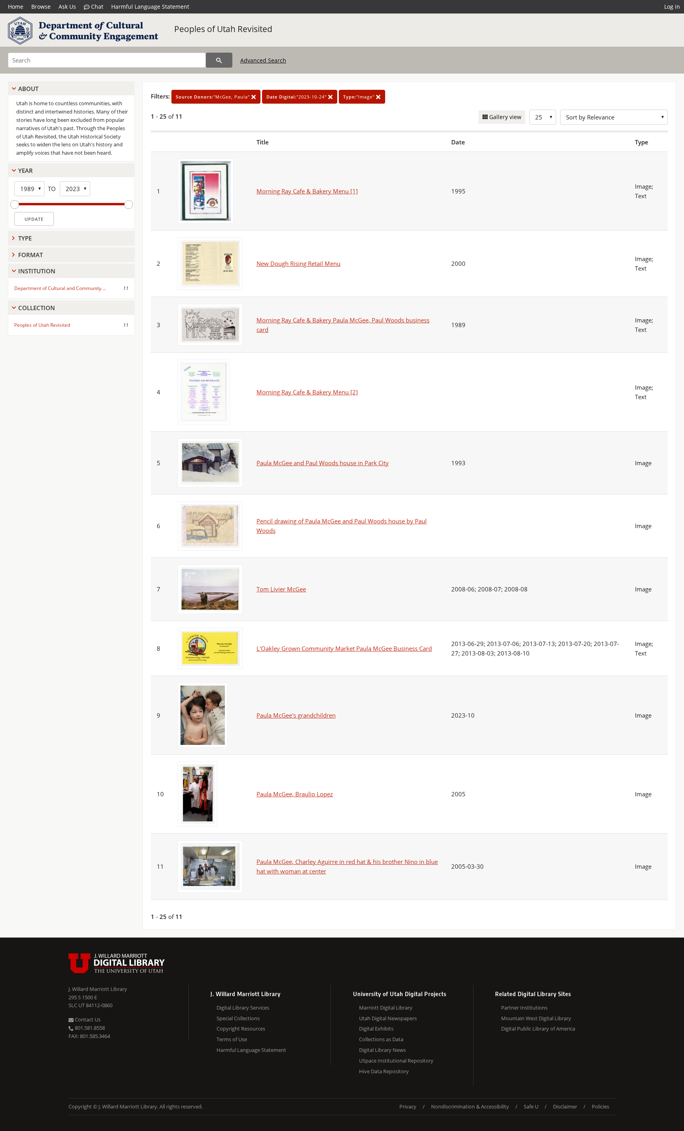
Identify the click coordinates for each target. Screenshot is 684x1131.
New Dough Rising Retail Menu (298, 263)
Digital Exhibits (376, 1028)
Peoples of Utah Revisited (223, 28)
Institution (36, 271)
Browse (41, 6)
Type (25, 238)
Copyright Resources (241, 1028)
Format (30, 255)
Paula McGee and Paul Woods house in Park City (322, 463)
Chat (96, 6)
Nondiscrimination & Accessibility (470, 1106)
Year (25, 170)
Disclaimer (565, 1106)
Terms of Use (232, 1039)
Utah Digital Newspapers (388, 1018)
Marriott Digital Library (385, 1007)
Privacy (407, 1106)
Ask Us (67, 6)
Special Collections (238, 1018)
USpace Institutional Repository (396, 1060)
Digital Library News (382, 1049)
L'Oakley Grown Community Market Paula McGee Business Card (344, 648)
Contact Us (87, 1019)
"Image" (359, 97)
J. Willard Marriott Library (97, 989)
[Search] (219, 60)
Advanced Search (263, 60)
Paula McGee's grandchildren (296, 715)
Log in (672, 6)
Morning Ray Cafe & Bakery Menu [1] (307, 191)
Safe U (531, 1106)
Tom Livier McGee (281, 589)
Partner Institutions (524, 1007)
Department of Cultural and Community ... (60, 288)
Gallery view (504, 117)
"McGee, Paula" (213, 97)
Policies (600, 1106)
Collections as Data (381, 1039)
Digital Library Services (243, 1007)
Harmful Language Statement (150, 6)
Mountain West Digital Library (536, 1018)
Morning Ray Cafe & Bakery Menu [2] (307, 392)
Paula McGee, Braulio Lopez (294, 794)
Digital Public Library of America (538, 1028)
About (28, 89)
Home (15, 6)
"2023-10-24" (297, 97)
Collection (36, 308)
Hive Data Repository (384, 1071)
